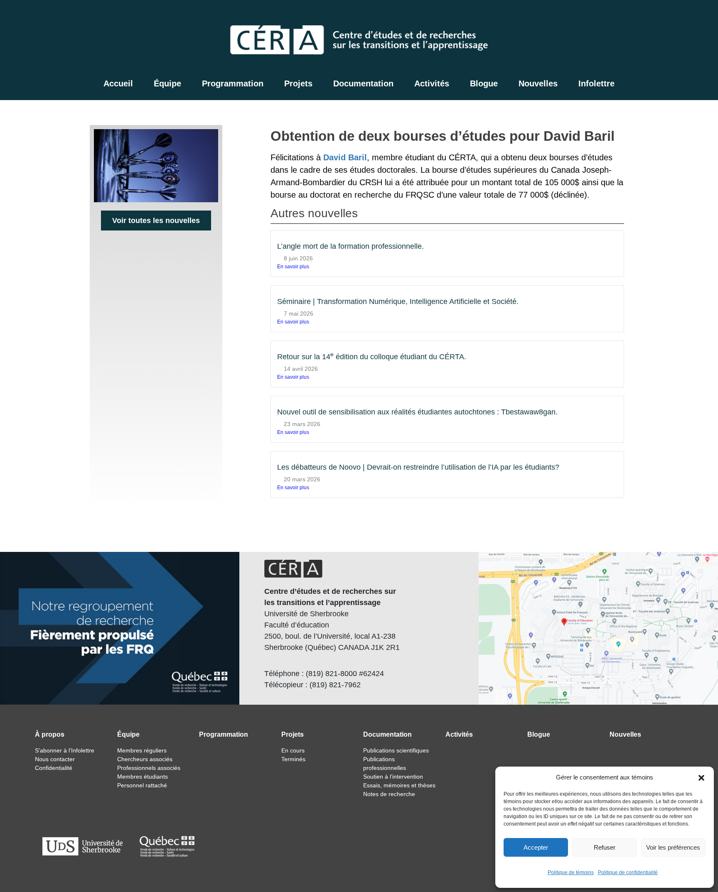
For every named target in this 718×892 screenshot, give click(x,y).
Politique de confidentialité (628, 872)
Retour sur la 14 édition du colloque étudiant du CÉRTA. (371, 357)
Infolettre (596, 83)
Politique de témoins (571, 872)
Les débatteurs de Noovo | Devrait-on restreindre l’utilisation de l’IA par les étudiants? (418, 467)
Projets (298, 83)
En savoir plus (293, 267)
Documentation (363, 83)
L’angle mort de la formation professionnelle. (350, 246)
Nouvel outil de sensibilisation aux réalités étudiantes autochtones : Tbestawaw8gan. (417, 412)
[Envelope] (676, 14)
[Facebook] (655, 14)
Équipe (167, 83)
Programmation (232, 83)
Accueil (118, 83)
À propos (49, 734)
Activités (431, 83)
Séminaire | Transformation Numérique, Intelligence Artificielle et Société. (398, 301)
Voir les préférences (673, 847)
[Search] (638, 14)
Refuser (604, 847)
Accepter (536, 847)
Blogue (484, 83)
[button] (701, 777)
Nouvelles (538, 83)
